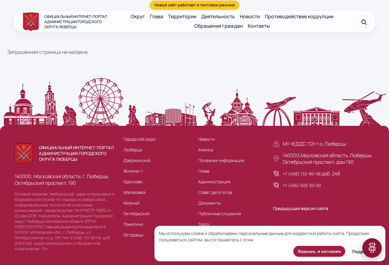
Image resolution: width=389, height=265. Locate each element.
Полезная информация (221, 160)
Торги (203, 224)
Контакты (259, 25)
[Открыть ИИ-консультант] (372, 248)
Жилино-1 (133, 171)
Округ (138, 16)
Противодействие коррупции (299, 16)
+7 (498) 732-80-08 (302, 174)
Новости (250, 16)
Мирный (131, 203)
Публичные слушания (219, 213)
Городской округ (139, 139)
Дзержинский (136, 160)
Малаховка (134, 192)
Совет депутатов (215, 192)
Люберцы (132, 150)
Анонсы (205, 150)
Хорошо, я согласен (319, 251)
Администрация (214, 181)
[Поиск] (363, 21)
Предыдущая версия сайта (300, 208)
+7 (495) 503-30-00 (302, 185)
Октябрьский (136, 213)
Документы (209, 203)
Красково (132, 181)
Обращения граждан (218, 25)
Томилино (133, 224)
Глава (156, 16)
